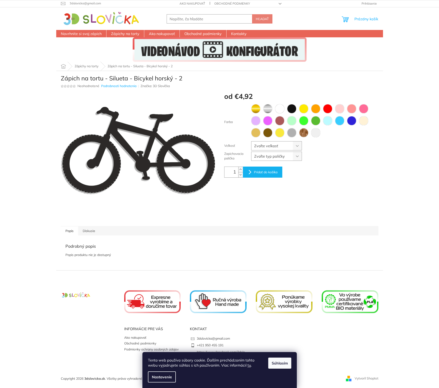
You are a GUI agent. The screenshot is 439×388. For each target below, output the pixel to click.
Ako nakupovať (192, 3)
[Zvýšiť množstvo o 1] (240, 169)
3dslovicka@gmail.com (213, 338)
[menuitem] (81, 33)
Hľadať (262, 19)
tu (249, 365)
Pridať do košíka (265, 172)
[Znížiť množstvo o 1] (240, 174)
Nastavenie (162, 377)
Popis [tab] (69, 231)
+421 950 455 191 (210, 345)
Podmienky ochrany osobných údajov (151, 349)
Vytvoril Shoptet (366, 378)
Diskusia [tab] (89, 231)
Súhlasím (280, 363)
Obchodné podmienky (232, 3)
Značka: (155, 86)
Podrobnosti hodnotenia (118, 86)
